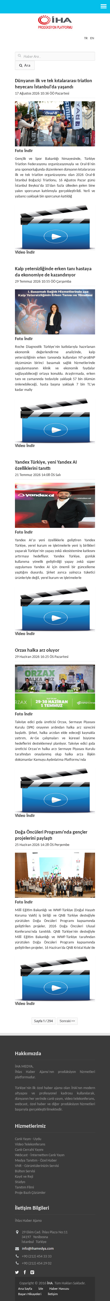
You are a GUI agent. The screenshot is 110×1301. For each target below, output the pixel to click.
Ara (27, 65)
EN (92, 38)
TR (86, 38)
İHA (50, 1283)
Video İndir (25, 252)
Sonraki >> (67, 1021)
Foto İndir (24, 151)
